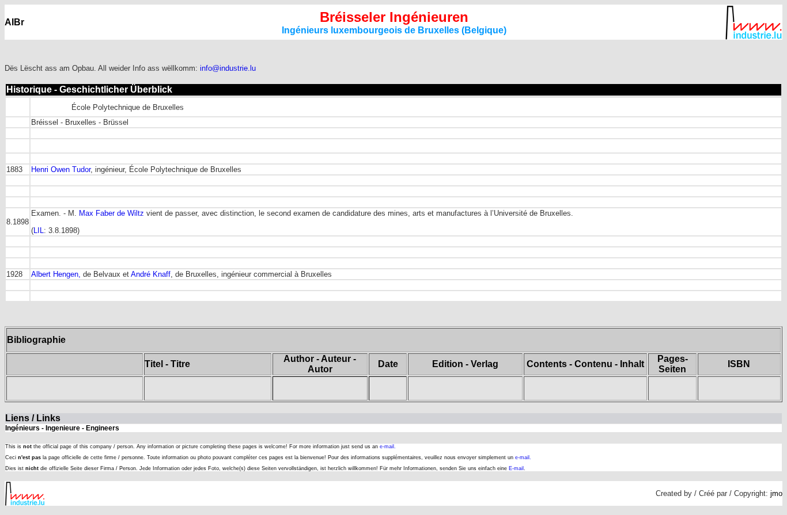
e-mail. (388, 446)
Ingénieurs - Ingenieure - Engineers (62, 428)
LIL (38, 230)
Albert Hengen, (56, 274)
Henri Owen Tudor (60, 169)
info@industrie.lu (228, 68)
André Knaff (151, 274)
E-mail (516, 468)
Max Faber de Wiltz (111, 213)
